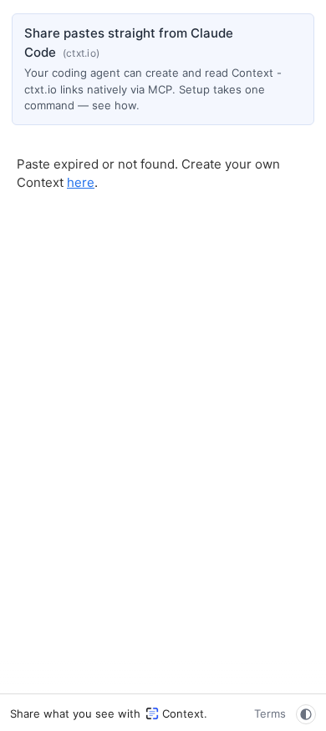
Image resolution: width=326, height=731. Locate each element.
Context (183, 713)
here (80, 182)
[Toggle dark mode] (306, 714)
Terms (270, 713)
